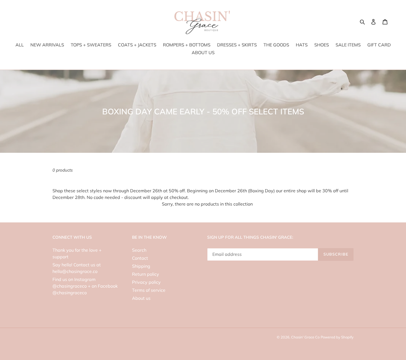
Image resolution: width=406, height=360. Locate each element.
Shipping (141, 266)
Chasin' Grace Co (305, 337)
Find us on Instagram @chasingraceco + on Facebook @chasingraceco (85, 286)
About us (141, 298)
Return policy (145, 274)
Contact (140, 258)
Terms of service (148, 290)
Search (139, 250)
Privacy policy (146, 282)
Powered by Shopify (337, 337)
